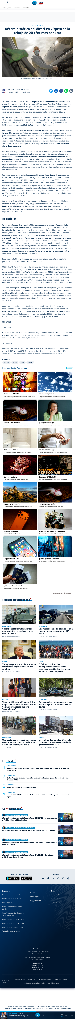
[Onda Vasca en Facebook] (48, 878)
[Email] (71, 91)
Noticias (33, 892)
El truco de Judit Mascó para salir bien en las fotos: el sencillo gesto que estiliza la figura (38, 796)
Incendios (17, 8)
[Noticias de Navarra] (64, 993)
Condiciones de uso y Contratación (34, 983)
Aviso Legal (31, 979)
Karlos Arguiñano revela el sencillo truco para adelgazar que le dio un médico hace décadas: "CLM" (38, 779)
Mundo (4, 661)
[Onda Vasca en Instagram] (58, 878)
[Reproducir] (61, 819)
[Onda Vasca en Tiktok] (68, 878)
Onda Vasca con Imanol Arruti (13, 919)
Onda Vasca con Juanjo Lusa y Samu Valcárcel (13, 914)
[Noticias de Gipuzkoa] (21, 993)
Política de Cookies (61, 979)
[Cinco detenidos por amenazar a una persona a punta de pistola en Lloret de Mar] (56, 687)
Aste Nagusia (7, 8)
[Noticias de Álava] (49, 993)
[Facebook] (61, 91)
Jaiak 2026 (26, 8)
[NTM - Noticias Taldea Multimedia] (37, 993)
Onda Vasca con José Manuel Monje (12, 908)
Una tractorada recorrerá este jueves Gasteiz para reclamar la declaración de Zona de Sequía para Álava (19, 742)
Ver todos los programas (11, 931)
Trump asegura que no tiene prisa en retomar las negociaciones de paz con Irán (19, 666)
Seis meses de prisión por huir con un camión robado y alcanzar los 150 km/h (56, 631)
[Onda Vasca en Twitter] (43, 878)
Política (42, 661)
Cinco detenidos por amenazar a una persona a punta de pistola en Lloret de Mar (55, 704)
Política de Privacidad (45, 979)
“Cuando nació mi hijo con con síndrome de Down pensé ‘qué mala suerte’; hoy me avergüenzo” (38, 769)
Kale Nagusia (7, 903)
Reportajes (34, 896)
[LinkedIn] (56, 91)
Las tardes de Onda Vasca (11, 899)
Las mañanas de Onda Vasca (12, 895)
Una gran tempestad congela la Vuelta (21, 787)
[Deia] (6, 993)
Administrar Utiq (53, 983)
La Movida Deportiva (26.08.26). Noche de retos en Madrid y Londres (28, 830)
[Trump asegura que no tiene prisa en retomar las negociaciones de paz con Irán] (19, 649)
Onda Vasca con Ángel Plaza (12, 927)
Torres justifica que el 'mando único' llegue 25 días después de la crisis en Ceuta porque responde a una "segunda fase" (19, 706)
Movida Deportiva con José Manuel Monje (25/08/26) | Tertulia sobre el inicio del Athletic (29, 844)
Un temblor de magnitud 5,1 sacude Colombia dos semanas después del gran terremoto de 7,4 (55, 742)
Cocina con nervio (57, 903)
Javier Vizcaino (56, 899)
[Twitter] (51, 91)
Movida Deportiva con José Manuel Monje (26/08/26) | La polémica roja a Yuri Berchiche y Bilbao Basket (29, 819)
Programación (35, 900)
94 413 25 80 (39, 954)
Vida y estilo (11, 766)
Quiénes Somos (20, 979)
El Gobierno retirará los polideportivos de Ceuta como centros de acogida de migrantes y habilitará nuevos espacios (54, 668)
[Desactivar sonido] (66, 1015)
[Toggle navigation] (2, 2)
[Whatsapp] (66, 91)
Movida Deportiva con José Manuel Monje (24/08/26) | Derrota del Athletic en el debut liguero (27, 856)
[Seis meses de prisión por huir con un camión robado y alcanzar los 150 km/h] (56, 614)
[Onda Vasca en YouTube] (53, 878)
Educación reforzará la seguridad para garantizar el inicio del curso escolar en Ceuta (17, 631)
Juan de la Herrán (57, 895)
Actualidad (6, 626)
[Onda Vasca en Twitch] (63, 878)
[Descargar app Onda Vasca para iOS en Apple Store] (26, 878)
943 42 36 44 (39, 959)
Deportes (10, 785)
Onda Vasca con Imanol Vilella (13, 923)
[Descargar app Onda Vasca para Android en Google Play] (13, 878)
